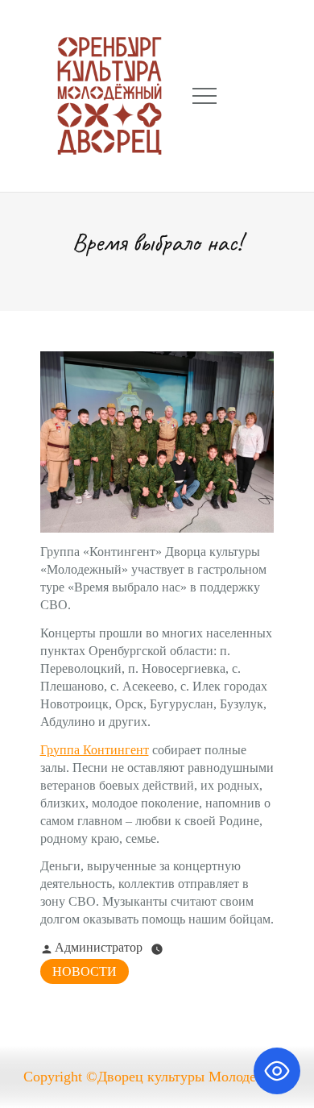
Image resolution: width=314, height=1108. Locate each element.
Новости (84, 971)
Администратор (99, 947)
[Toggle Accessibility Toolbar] (277, 1071)
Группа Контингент (94, 750)
